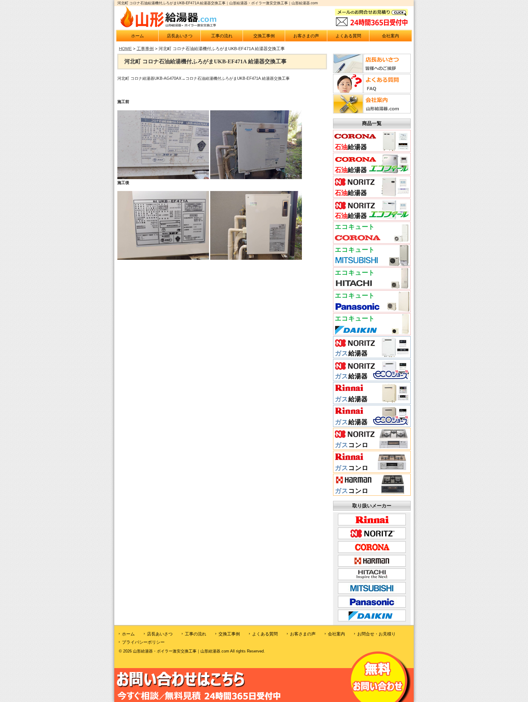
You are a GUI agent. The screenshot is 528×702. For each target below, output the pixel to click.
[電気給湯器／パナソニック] (371, 310)
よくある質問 (348, 35)
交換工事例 (264, 35)
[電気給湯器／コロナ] (371, 241)
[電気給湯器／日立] (371, 287)
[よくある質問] (371, 91)
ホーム (137, 35)
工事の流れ (222, 35)
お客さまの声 (306, 35)
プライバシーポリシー (143, 642)
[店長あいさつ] (371, 71)
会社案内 (390, 35)
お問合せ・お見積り (376, 633)
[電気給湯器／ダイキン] (371, 332)
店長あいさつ (180, 35)
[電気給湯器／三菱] (371, 264)
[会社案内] (371, 111)
